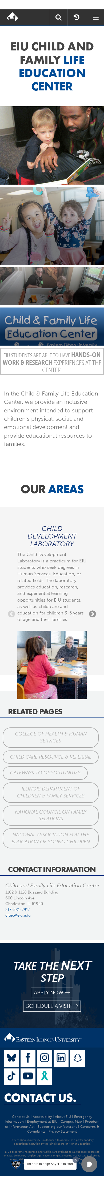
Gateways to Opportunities (45, 773)
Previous (11, 614)
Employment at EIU (42, 1121)
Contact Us (21, 1117)
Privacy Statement (63, 1131)
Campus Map (71, 1121)
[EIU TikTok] (11, 1076)
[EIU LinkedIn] (61, 1058)
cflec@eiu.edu (18, 915)
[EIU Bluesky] (11, 1058)
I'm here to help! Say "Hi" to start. (50, 1164)
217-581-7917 (17, 909)
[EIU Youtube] (28, 1076)
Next (93, 614)
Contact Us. (40, 1097)
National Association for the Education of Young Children (50, 838)
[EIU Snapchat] (77, 1058)
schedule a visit (48, 1006)
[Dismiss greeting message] (76, 1159)
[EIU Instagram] (44, 1058)
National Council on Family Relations (50, 815)
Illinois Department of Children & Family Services (51, 792)
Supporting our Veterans (57, 1127)
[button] (89, 1164)
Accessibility (42, 1117)
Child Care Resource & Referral (50, 757)
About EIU (63, 1117)
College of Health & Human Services (51, 737)
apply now (48, 992)
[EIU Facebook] (28, 1058)
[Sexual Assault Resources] (44, 1076)
